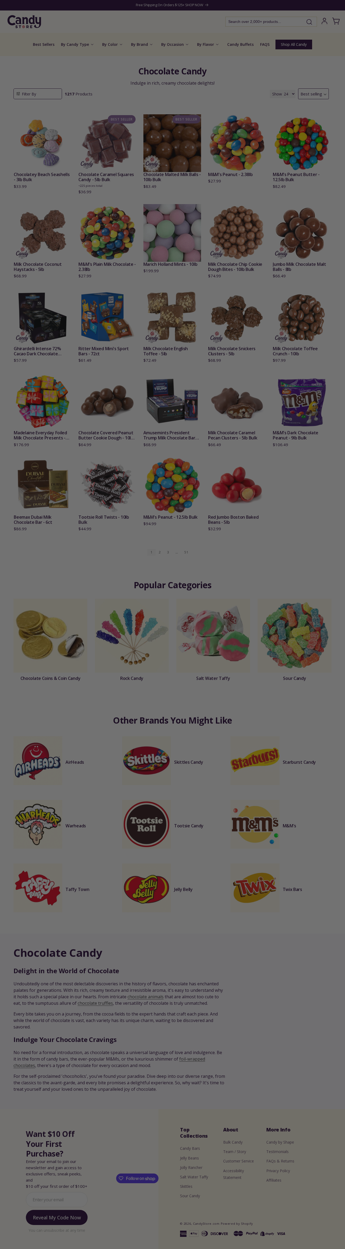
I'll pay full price (172, 677)
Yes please (172, 662)
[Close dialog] (227, 568)
